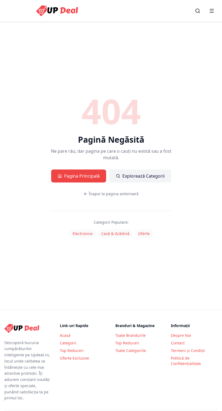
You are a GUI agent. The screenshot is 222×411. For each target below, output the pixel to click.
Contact (178, 342)
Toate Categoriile (130, 350)
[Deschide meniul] (212, 11)
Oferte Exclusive (74, 358)
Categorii (68, 342)
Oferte (144, 233)
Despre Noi (181, 335)
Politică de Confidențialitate (186, 360)
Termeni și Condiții (188, 350)
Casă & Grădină (115, 233)
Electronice (83, 233)
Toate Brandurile (130, 335)
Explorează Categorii (143, 176)
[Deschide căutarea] (198, 11)
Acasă (65, 335)
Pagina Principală (82, 176)
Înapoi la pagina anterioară (114, 193)
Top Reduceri (72, 350)
